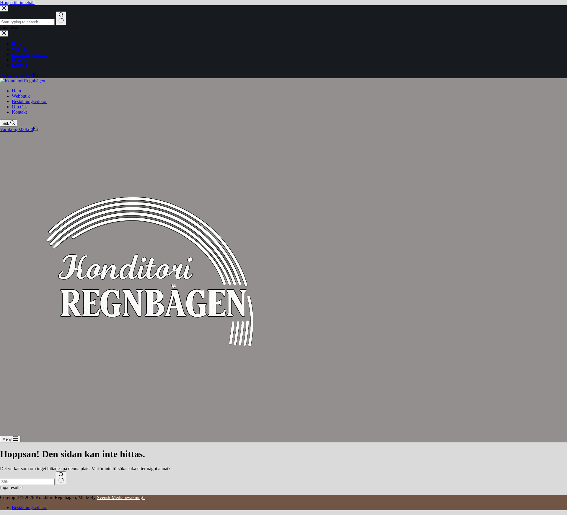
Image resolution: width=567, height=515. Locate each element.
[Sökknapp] (61, 478)
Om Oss (19, 106)
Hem (16, 90)
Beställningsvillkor (29, 101)
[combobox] (27, 482)
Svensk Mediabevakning (121, 497)
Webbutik (21, 96)
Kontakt (19, 112)
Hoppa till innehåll (17, 2)
